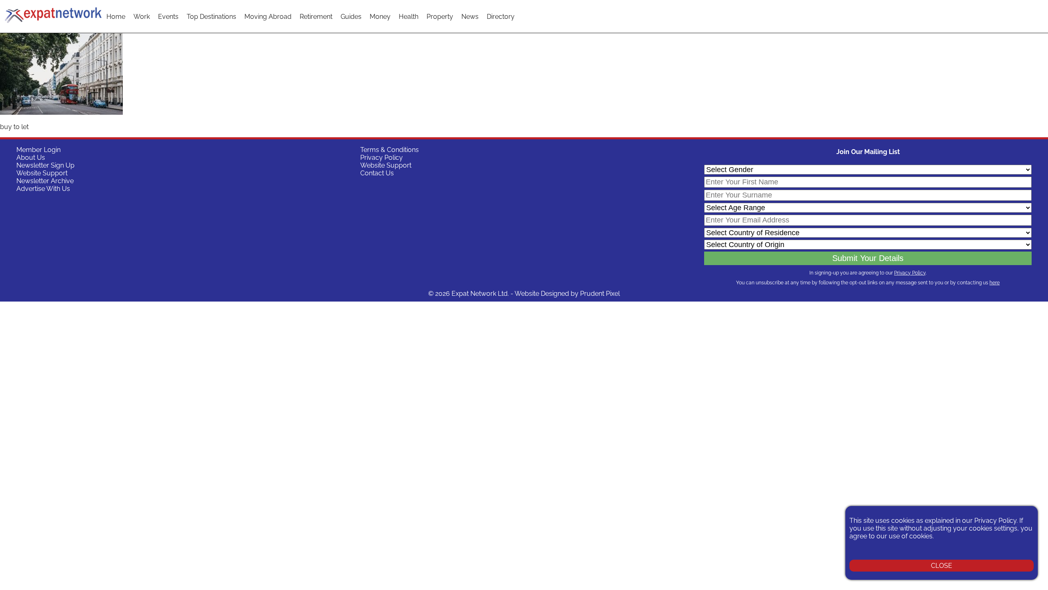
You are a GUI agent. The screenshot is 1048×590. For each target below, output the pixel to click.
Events (168, 16)
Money (380, 16)
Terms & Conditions (389, 150)
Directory (501, 16)
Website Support (42, 173)
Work (141, 16)
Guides (351, 16)
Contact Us (377, 173)
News (470, 16)
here (994, 283)
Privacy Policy (381, 157)
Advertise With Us (43, 189)
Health (408, 16)
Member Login (38, 150)
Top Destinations (211, 16)
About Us (30, 157)
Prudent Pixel (600, 293)
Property (440, 16)
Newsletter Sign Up (45, 165)
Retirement (316, 16)
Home (115, 16)
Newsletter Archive (45, 181)
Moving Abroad (267, 16)
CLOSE (941, 566)
